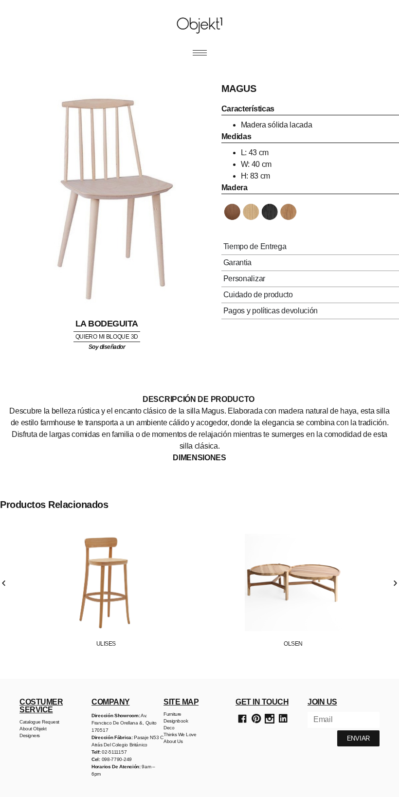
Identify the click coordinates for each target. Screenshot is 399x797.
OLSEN (293, 643)
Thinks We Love (179, 734)
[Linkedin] (283, 718)
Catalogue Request (39, 722)
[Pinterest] (256, 718)
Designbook (175, 721)
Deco (168, 727)
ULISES (106, 643)
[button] (3, 582)
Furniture (172, 714)
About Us (172, 741)
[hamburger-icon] (200, 52)
